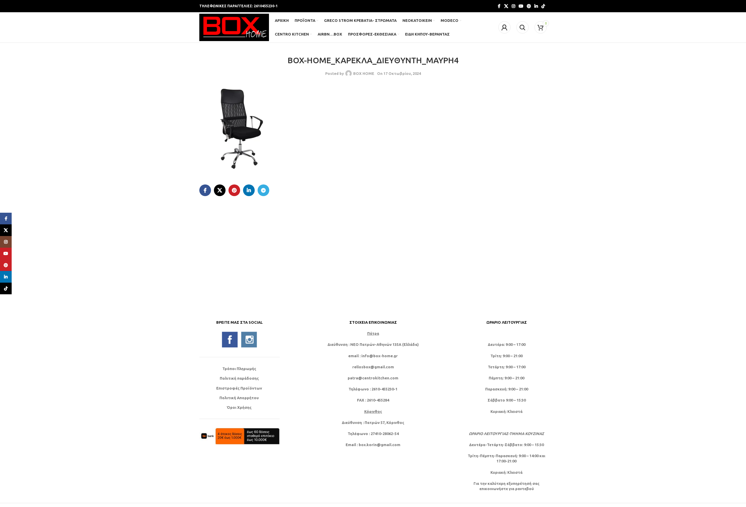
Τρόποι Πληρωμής (239, 369)
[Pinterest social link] (529, 6)
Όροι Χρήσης (239, 407)
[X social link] (506, 6)
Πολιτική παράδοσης (239, 378)
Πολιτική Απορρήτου (239, 398)
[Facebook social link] (498, 6)
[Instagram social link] (513, 6)
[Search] (522, 27)
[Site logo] (234, 27)
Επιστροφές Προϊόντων (239, 388)
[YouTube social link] (521, 6)
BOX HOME (363, 73)
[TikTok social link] (543, 6)
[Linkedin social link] (536, 6)
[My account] (504, 27)
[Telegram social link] (263, 190)
